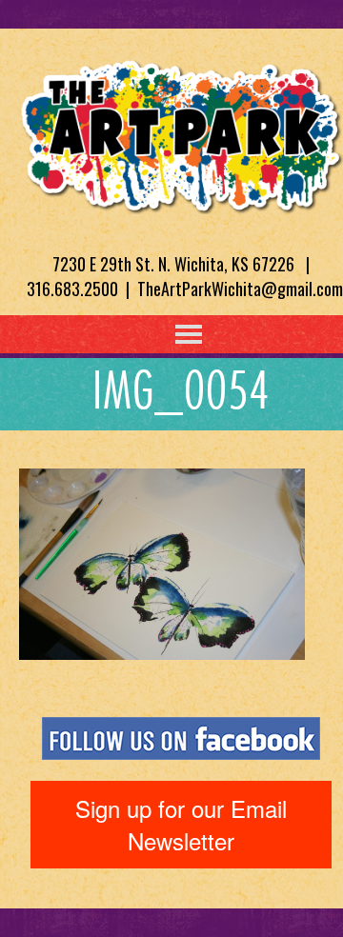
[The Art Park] (181, 133)
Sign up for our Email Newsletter (181, 824)
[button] (149, 334)
